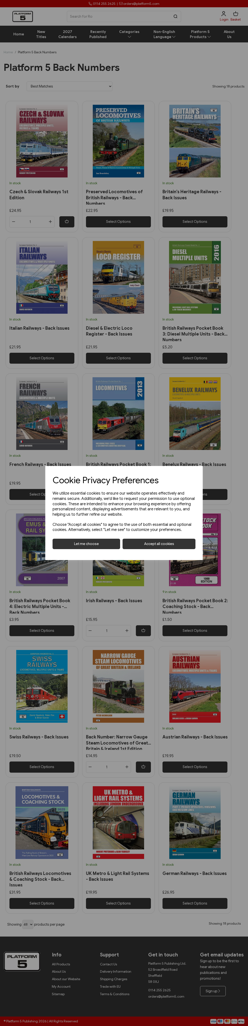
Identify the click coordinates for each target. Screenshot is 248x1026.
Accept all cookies (159, 544)
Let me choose (86, 544)
